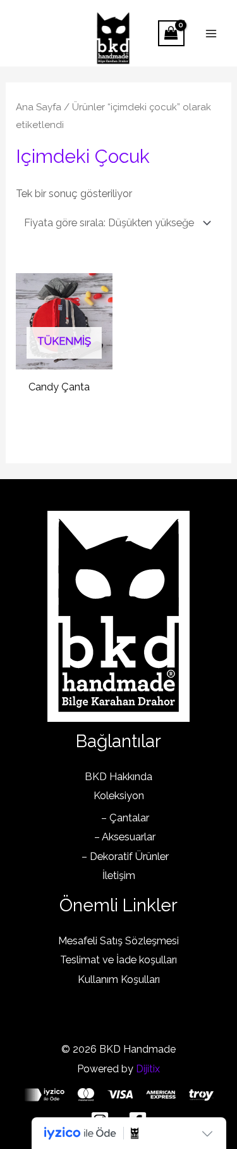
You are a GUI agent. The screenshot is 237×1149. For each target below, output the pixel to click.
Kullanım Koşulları (119, 979)
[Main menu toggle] (210, 33)
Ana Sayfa (38, 107)
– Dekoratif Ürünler (125, 857)
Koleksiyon (119, 796)
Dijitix (148, 1069)
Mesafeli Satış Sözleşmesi (118, 941)
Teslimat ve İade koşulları (118, 960)
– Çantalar (125, 818)
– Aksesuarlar (124, 837)
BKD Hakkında (118, 777)
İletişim (118, 876)
